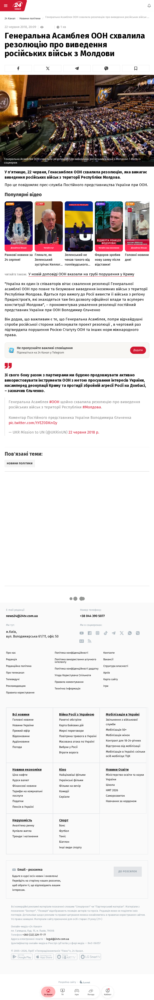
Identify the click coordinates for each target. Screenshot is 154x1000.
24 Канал (10, 18)
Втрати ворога (68, 752)
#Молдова (92, 407)
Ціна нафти (19, 775)
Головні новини (22, 719)
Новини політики (30, 18)
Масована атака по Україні (76, 741)
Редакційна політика (18, 666)
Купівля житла (21, 831)
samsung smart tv (90, 956)
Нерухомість (22, 820)
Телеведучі (12, 679)
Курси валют (20, 780)
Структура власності (115, 666)
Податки (17, 801)
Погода (17, 747)
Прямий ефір (21, 730)
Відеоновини (21, 736)
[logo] (17, 6)
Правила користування (20, 692)
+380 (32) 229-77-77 (34, 934)
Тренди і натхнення (25, 836)
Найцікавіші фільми (72, 775)
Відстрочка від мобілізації (123, 746)
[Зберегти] (135, 68)
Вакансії (108, 659)
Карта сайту (110, 679)
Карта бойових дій (71, 725)
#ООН (54, 402)
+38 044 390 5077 (92, 616)
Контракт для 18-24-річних (123, 740)
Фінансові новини (24, 785)
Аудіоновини (20, 741)
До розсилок (128, 871)
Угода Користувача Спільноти (73, 675)
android (22, 956)
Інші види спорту (70, 847)
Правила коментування (69, 682)
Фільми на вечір (70, 785)
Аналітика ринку (23, 825)
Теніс (62, 836)
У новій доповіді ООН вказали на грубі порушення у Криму (81, 274)
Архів (106, 672)
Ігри (105, 686)
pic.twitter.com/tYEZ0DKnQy (33, 422)
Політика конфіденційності (71, 653)
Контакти (108, 653)
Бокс (62, 825)
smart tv (66, 956)
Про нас (11, 653)
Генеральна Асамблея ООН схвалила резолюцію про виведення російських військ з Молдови (97, 18)
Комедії (64, 791)
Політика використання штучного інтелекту (75, 660)
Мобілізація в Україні (123, 714)
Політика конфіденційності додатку (77, 668)
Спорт (63, 820)
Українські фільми (71, 780)
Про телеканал (15, 672)
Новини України (23, 725)
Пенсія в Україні (23, 806)
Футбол (64, 831)
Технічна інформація (67, 688)
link (81, 632)
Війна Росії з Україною (76, 714)
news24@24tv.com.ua (22, 616)
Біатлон (64, 841)
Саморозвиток (115, 795)
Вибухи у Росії (68, 747)
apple (44, 956)
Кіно (62, 769)
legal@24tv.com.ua (57, 938)
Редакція (11, 659)
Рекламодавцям (15, 686)
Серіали (64, 796)
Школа (110, 785)
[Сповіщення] (149, 5)
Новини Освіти (117, 769)
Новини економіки (27, 769)
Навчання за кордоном (121, 801)
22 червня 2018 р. (83, 432)
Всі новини (20, 714)
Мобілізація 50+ (116, 729)
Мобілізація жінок (118, 735)
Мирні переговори (71, 730)
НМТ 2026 (112, 790)
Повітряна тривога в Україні (77, 736)
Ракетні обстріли (70, 719)
